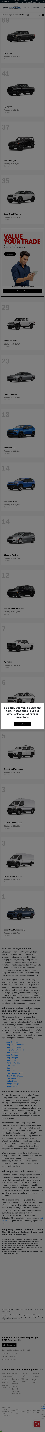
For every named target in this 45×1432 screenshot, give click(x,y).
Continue (22, 724)
